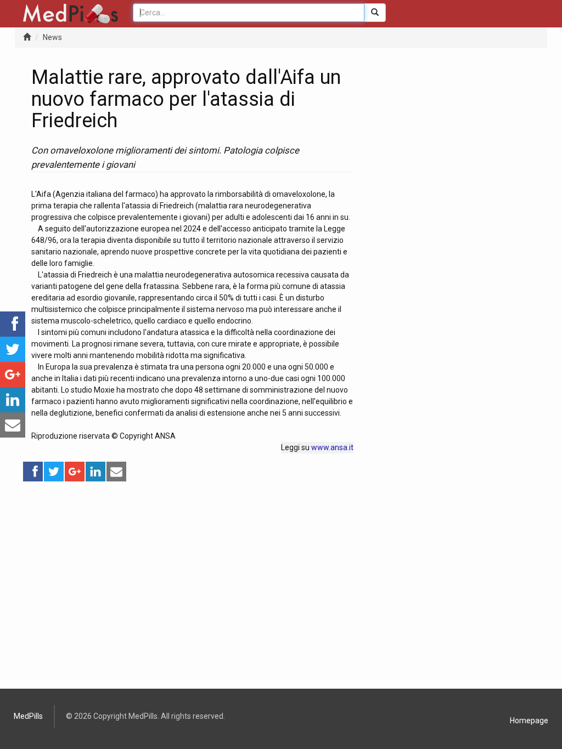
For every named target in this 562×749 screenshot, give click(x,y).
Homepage (529, 720)
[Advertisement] (192, 559)
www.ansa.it (332, 447)
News (52, 37)
